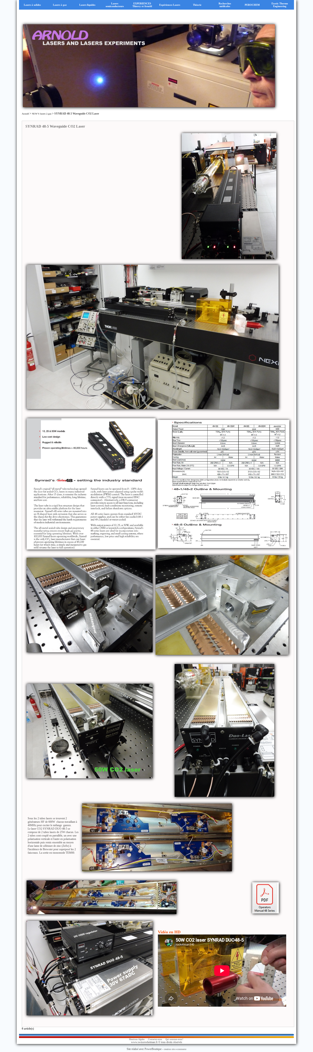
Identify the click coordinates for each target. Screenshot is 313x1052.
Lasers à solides (32, 4)
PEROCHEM (252, 4)
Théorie (197, 4)
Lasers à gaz (60, 4)
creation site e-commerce (175, 1049)
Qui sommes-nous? (174, 1039)
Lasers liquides (87, 4)
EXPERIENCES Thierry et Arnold (142, 5)
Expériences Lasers (169, 4)
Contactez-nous (155, 1039)
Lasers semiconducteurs (115, 5)
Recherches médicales (225, 5)
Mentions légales (137, 1039)
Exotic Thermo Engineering (280, 5)
